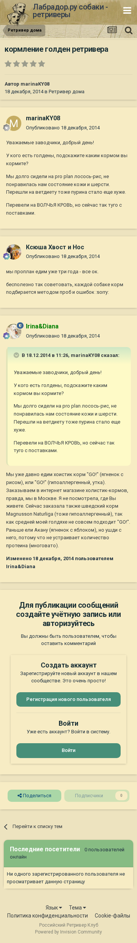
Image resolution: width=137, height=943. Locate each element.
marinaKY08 (35, 84)
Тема (76, 908)
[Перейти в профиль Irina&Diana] (13, 331)
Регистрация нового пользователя (68, 699)
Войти (68, 750)
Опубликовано (63, 128)
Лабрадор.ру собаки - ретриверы (70, 10)
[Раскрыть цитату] (17, 355)
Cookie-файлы (112, 916)
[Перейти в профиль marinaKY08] (13, 123)
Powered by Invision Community (68, 932)
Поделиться (36, 795)
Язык (52, 908)
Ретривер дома (66, 91)
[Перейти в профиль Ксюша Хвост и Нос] (13, 252)
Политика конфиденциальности (47, 916)
